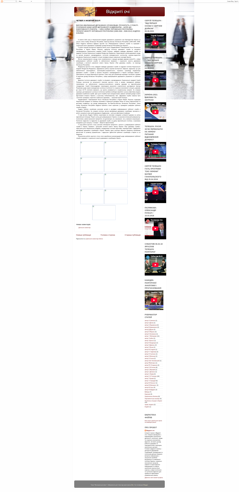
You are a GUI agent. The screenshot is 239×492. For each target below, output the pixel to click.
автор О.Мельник (150, 356)
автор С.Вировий (150, 369)
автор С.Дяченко (150, 371)
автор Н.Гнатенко (150, 354)
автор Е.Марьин (150, 331)
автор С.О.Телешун (151, 376)
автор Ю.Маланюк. (150, 385)
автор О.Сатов (149, 358)
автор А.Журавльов (151, 325)
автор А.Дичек (149, 322)
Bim (132, 485)
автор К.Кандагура (150, 343)
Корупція (147, 394)
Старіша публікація (133, 235)
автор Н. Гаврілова (150, 351)
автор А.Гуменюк (150, 320)
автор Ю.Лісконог (150, 383)
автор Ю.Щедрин (150, 389)
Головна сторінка (108, 235)
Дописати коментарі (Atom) (94, 238)
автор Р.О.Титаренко (151, 365)
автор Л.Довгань (150, 345)
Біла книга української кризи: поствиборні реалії (153, 421)
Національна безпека (151, 396)
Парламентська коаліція (152, 398)
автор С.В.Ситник (150, 367)
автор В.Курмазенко (151, 327)
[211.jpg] (104, 219)
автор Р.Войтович (150, 363)
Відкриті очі (150, 430)
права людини (149, 404)
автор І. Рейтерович (151, 336)
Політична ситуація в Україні (153, 401)
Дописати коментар (84, 227)
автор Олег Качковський (152, 360)
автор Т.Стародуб (150, 380)
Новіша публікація (83, 235)
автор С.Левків (149, 374)
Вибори (147, 392)
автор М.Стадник (150, 349)
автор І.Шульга (149, 340)
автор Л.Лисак (149, 347)
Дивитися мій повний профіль (154, 477)
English (147, 407)
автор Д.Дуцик (149, 329)
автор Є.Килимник (150, 334)
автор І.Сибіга (149, 338)
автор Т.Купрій (149, 378)
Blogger (145, 485)
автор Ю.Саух (149, 387)
